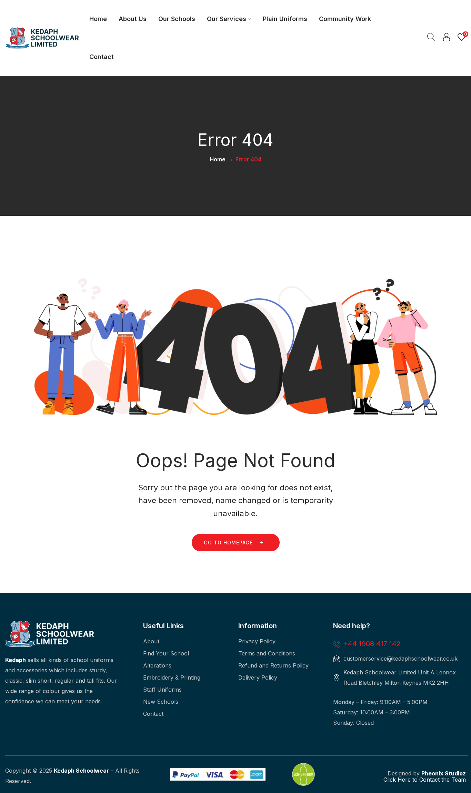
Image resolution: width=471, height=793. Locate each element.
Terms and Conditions (266, 653)
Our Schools (176, 18)
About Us (133, 18)
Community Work (345, 18)
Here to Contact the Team (431, 779)
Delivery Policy (257, 677)
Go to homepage (228, 542)
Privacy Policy (256, 641)
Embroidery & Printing (171, 677)
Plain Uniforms (285, 18)
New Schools (160, 701)
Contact (101, 56)
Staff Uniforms (162, 689)
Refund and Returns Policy (273, 665)
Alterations (157, 665)
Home (98, 18)
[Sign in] (446, 39)
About (151, 641)
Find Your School (166, 653)
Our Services (226, 18)
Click (389, 779)
